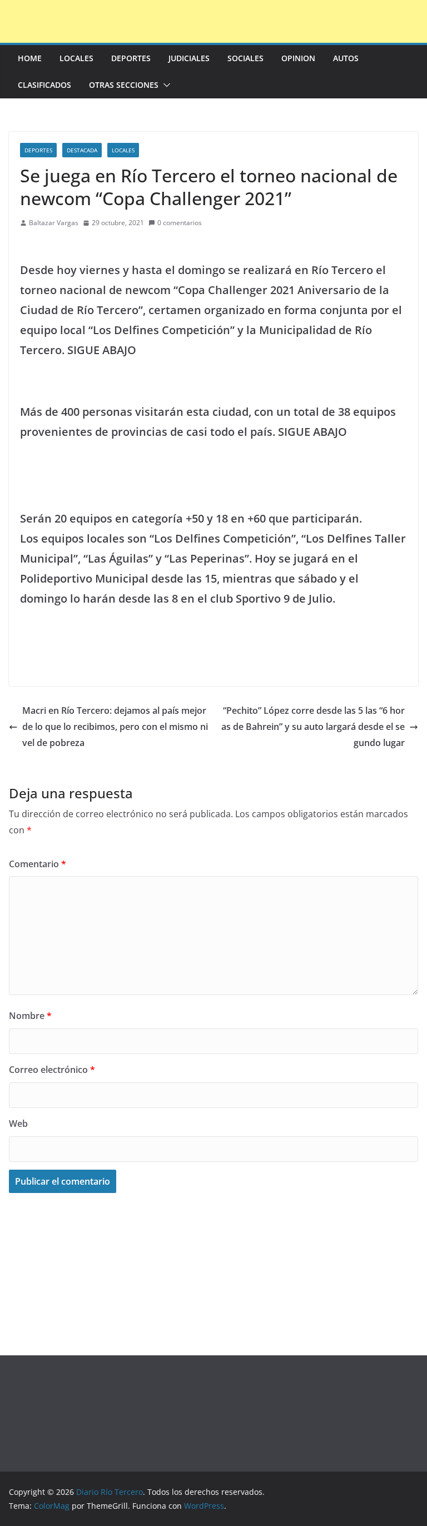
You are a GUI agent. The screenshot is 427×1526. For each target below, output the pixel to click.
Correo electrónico (52, 1069)
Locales (76, 58)
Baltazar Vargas (53, 222)
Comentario (37, 864)
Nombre (30, 1016)
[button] (164, 85)
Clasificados (44, 84)
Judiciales (189, 58)
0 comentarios (179, 222)
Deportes (131, 58)
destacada (82, 150)
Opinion (298, 58)
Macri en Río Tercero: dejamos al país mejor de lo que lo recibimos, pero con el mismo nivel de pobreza (115, 726)
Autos (346, 58)
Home (30, 58)
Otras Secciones (123, 84)
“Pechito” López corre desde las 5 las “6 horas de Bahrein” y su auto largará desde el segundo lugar (313, 726)
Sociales (245, 58)
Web (18, 1123)
